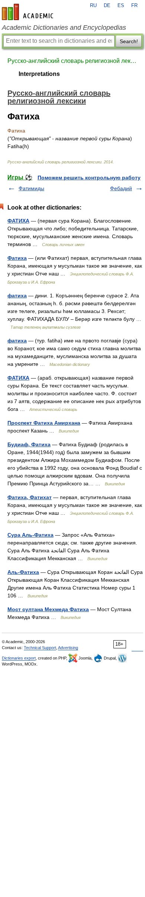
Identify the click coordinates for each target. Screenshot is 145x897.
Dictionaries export (19, 658)
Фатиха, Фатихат (29, 497)
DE (107, 5)
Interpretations (39, 74)
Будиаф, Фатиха (29, 444)
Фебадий (121, 188)
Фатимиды (31, 188)
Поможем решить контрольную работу (89, 178)
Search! (129, 41)
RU (93, 5)
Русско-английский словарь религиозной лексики (72, 61)
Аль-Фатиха (23, 572)
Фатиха (17, 258)
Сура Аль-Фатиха (30, 535)
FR (134, 5)
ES (120, 5)
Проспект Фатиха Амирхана (43, 423)
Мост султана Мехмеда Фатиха (48, 609)
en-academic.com (28, 12)
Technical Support (40, 647)
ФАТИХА (18, 221)
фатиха (17, 296)
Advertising (68, 647)
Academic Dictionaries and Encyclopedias (64, 27)
